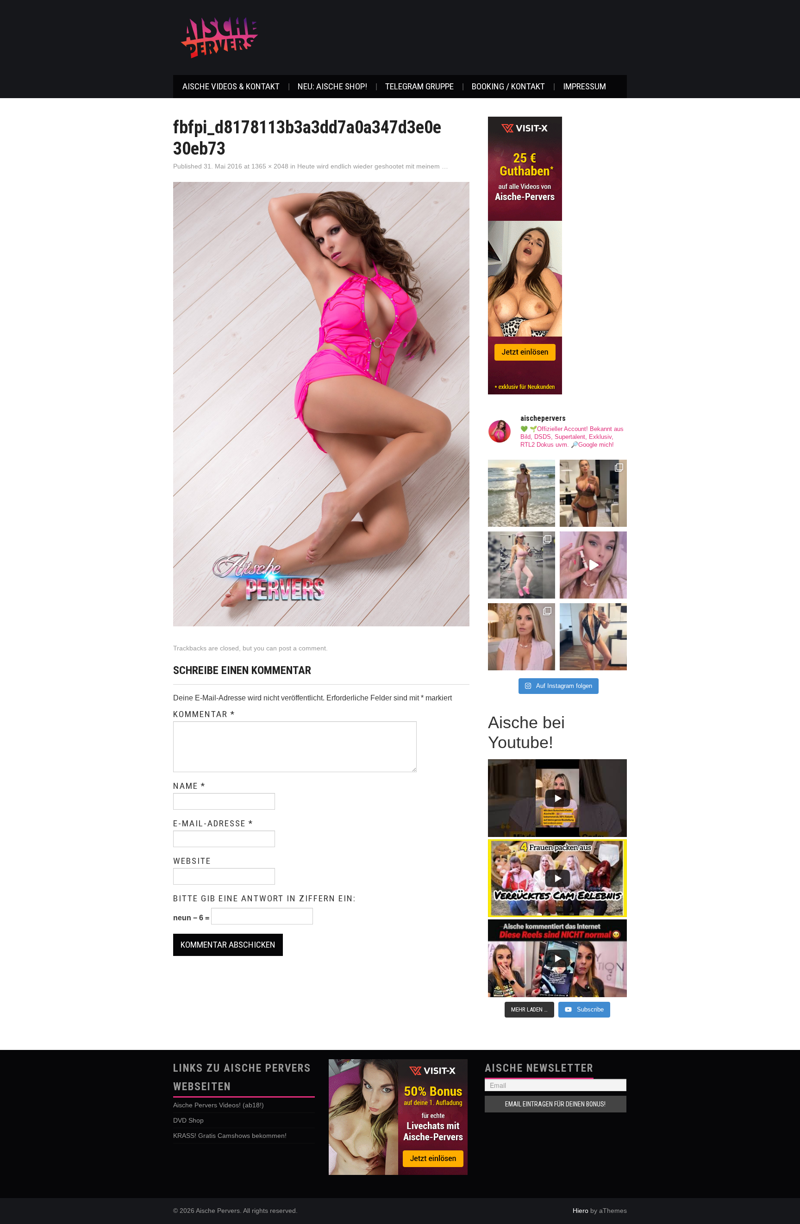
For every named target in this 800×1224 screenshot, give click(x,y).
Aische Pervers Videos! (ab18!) (218, 1105)
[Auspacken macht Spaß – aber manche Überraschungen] (593, 565)
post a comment (302, 648)
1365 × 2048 (269, 166)
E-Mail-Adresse (213, 823)
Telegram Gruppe (419, 86)
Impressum (584, 86)
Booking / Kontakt (508, 86)
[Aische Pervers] (219, 37)
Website (192, 861)
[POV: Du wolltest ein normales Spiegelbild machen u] (593, 636)
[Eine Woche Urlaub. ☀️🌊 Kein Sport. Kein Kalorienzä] (521, 493)
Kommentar (204, 714)
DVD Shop (188, 1120)
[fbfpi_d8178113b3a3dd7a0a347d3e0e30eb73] (321, 403)
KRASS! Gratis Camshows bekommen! (230, 1135)
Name (189, 786)
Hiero (580, 1210)
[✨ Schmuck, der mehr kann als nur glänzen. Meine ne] (521, 636)
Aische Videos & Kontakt (231, 86)
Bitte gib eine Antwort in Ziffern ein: (264, 898)
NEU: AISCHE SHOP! (332, 86)
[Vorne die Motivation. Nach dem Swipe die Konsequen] (521, 565)
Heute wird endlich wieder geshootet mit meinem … (372, 166)
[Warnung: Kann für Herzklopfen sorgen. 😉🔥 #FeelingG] (593, 493)
